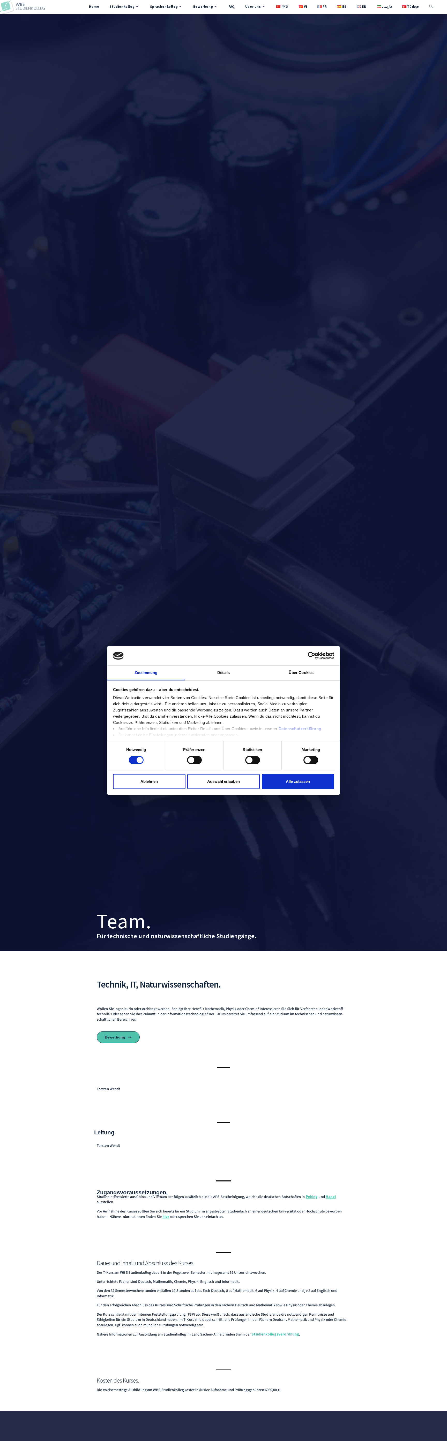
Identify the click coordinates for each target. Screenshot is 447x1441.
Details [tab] (223, 673)
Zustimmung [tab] (146, 673)
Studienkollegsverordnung (275, 1334)
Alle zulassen (298, 781)
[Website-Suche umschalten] (431, 6)
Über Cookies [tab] (301, 673)
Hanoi (331, 1196)
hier (165, 1216)
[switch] (194, 760)
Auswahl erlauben (223, 781)
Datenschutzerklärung (300, 729)
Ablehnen (149, 781)
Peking (312, 1196)
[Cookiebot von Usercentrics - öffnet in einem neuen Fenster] (311, 655)
